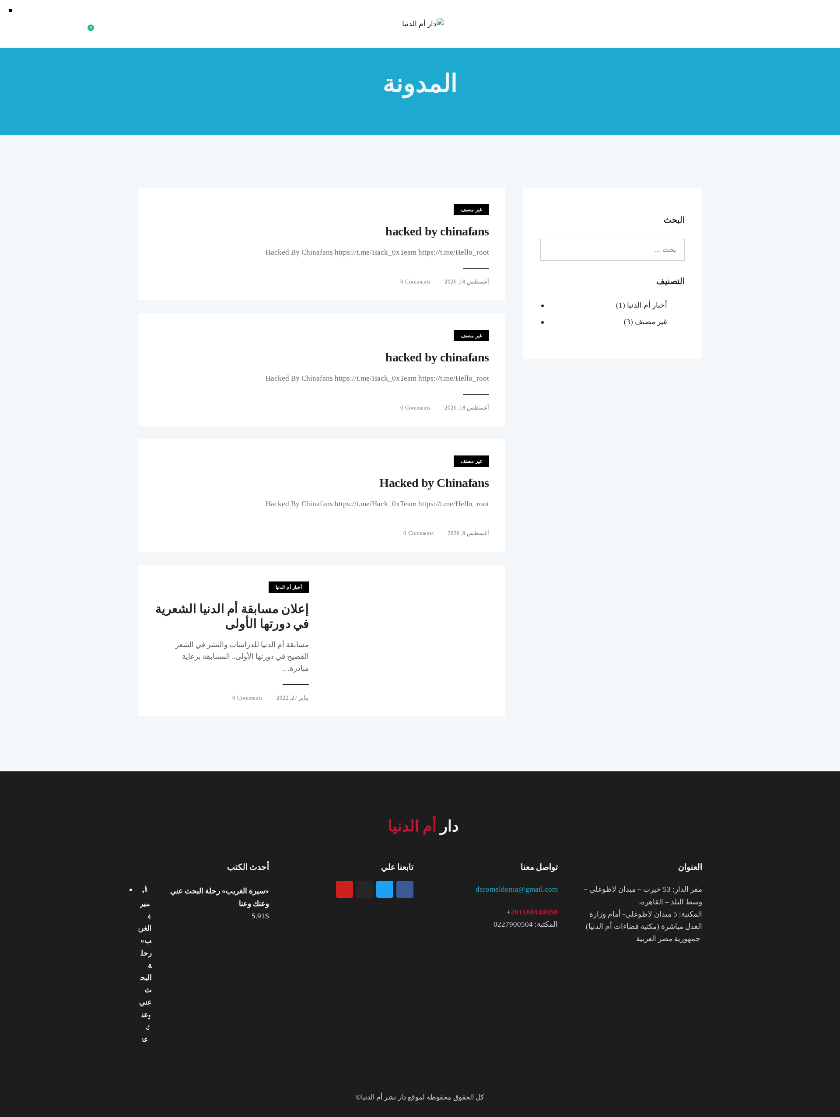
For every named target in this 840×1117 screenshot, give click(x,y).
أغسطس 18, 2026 (466, 281)
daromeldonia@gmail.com (517, 889)
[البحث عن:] (612, 249)
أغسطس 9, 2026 (468, 533)
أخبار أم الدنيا (289, 587)
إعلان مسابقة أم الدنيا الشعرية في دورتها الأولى (232, 616)
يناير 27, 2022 (292, 697)
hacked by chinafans (437, 231)
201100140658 (534, 912)
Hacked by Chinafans (434, 483)
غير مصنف (471, 209)
